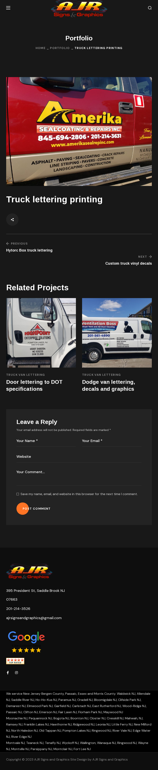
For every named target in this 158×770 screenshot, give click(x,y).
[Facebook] (8, 672)
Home (41, 48)
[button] (150, 8)
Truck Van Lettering (25, 375)
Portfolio (60, 48)
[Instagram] (16, 672)
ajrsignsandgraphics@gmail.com (34, 617)
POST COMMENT (37, 508)
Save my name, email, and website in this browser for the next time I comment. (79, 494)
